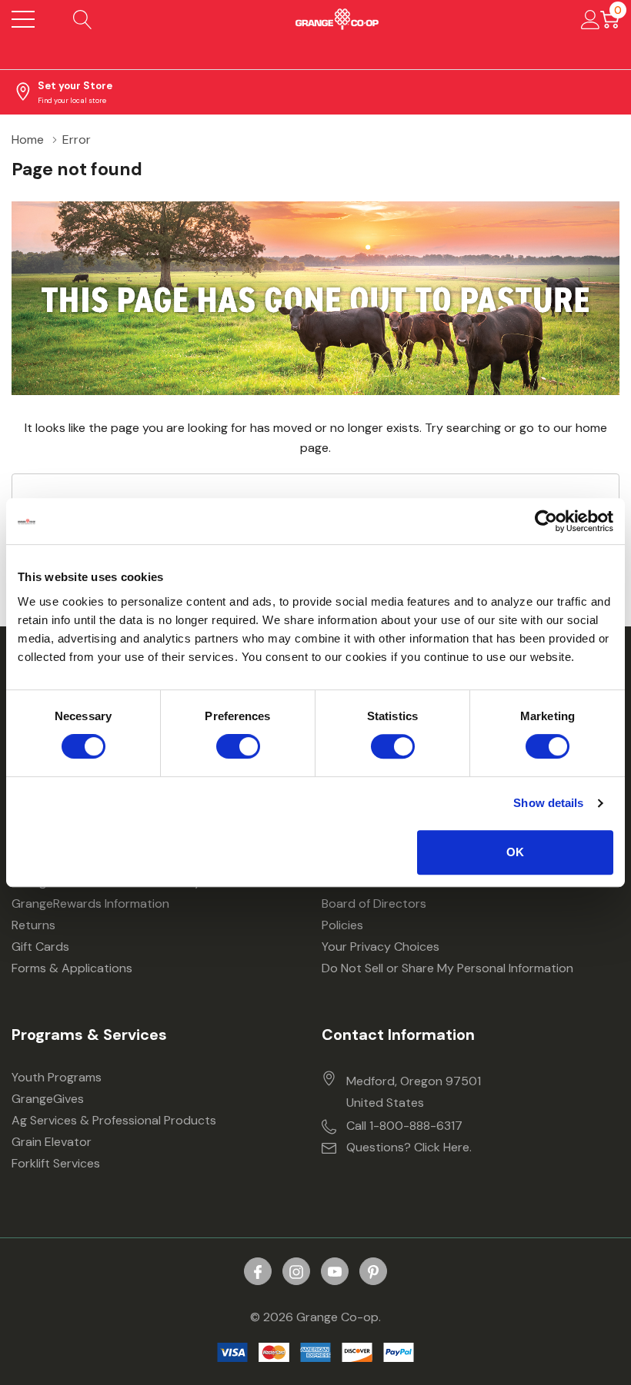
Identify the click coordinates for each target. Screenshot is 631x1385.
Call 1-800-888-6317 (404, 1126)
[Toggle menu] (23, 19)
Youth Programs (57, 1077)
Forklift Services (56, 1163)
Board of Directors (374, 903)
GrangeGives (48, 1099)
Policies (342, 925)
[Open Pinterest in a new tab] (373, 1272)
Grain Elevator (52, 1142)
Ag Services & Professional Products (114, 1120)
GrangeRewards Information (90, 903)
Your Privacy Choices (380, 946)
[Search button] (82, 19)
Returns (33, 925)
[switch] (238, 746)
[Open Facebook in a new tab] (258, 1272)
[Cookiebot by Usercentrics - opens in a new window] (546, 521)
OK (515, 852)
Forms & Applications (72, 968)
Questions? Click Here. (409, 1147)
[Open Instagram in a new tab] (296, 1272)
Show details (548, 802)
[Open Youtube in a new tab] (335, 1272)
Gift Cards (40, 946)
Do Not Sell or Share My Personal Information (447, 968)
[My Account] (590, 19)
